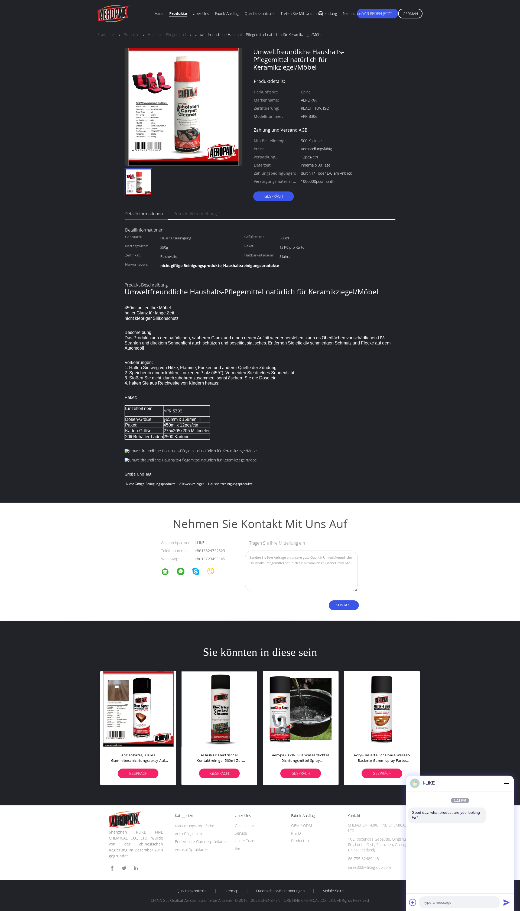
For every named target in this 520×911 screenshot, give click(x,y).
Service (241, 833)
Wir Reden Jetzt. (377, 13)
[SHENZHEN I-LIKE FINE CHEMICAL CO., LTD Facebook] (112, 868)
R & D (296, 833)
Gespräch (273, 196)
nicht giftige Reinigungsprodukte (151, 483)
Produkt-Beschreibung (195, 214)
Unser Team (245, 840)
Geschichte (244, 825)
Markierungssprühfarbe (194, 825)
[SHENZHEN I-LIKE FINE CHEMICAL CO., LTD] (168, 572)
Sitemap (231, 891)
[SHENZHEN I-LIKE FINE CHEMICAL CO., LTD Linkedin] (136, 868)
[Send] (506, 902)
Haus (159, 13)
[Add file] (413, 902)
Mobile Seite (333, 891)
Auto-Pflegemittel (189, 833)
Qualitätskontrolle (260, 13)
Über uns (201, 13)
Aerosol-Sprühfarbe (191, 849)
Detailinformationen (144, 214)
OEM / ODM (301, 825)
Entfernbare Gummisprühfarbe (201, 841)
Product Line (302, 840)
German (410, 13)
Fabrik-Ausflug (227, 13)
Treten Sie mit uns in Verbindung (309, 13)
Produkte (178, 13)
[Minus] (506, 783)
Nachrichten (353, 13)
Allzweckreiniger (191, 483)
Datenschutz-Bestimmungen (280, 891)
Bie (237, 848)
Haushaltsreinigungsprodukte (230, 483)
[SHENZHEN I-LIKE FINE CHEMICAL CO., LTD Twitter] (124, 868)
